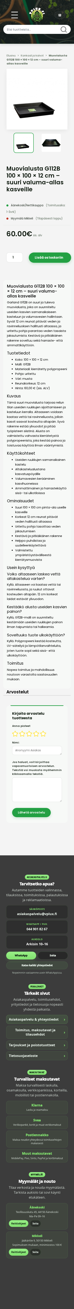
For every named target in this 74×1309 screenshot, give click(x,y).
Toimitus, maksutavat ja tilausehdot (40, 1032)
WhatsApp (21, 955)
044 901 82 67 (37, 929)
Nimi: (16, 743)
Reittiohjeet (18, 1223)
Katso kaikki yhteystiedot (37, 965)
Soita (53, 955)
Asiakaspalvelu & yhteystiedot (37, 1019)
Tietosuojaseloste (37, 1055)
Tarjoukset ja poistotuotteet (37, 1045)
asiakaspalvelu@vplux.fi (37, 914)
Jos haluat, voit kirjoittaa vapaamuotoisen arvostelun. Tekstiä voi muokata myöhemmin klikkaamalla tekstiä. (37, 768)
